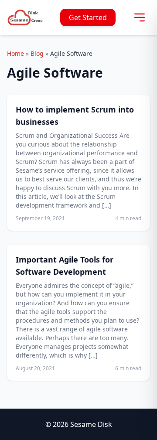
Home (15, 53)
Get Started (88, 17)
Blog (37, 53)
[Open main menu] (139, 17)
